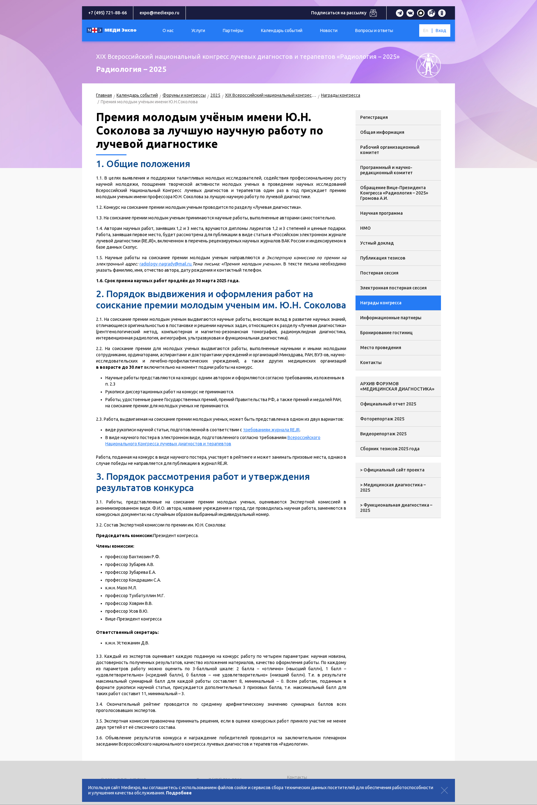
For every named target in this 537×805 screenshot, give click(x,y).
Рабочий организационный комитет (390, 150)
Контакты (371, 362)
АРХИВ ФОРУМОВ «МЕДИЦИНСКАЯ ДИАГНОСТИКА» (397, 386)
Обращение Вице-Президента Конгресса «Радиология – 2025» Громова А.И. (394, 193)
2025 (215, 95)
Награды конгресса (340, 95)
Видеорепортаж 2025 (383, 433)
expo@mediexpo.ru (159, 12)
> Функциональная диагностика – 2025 (396, 508)
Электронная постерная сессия (393, 287)
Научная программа (381, 213)
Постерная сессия (379, 272)
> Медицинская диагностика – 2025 (393, 487)
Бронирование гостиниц (386, 332)
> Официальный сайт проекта (392, 469)
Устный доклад (377, 243)
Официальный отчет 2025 (388, 403)
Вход (441, 30)
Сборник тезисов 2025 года (390, 448)
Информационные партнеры (390, 317)
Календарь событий (137, 95)
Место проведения (380, 347)
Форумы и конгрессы (184, 95)
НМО (365, 228)
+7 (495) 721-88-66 (107, 12)
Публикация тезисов (382, 257)
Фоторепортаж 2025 (382, 418)
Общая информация (382, 132)
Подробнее (179, 792)
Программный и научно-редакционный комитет (386, 170)
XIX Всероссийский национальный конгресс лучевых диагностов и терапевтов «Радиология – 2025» (270, 95)
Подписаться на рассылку (338, 12)
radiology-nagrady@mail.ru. (166, 263)
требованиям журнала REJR (271, 429)
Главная (104, 95)
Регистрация (374, 117)
